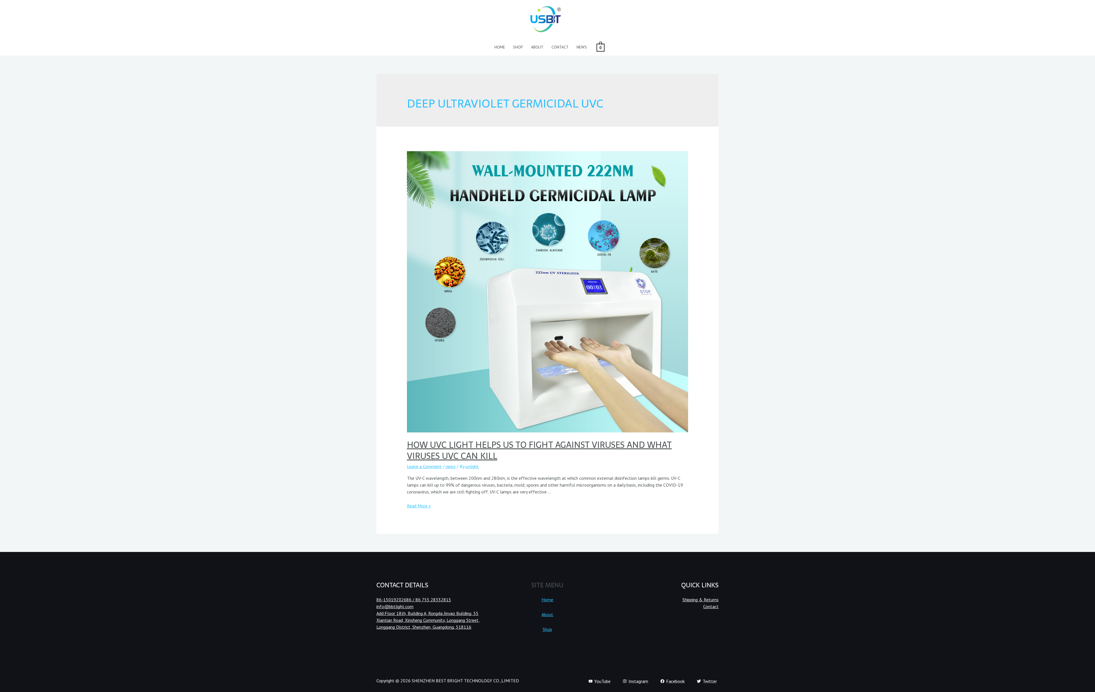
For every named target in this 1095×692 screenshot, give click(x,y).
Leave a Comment (424, 466)
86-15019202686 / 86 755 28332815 (413, 599)
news (451, 466)
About (537, 47)
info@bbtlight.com (394, 606)
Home (499, 47)
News (582, 47)
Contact (560, 47)
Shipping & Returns (700, 599)
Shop (518, 47)
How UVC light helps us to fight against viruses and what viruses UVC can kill (539, 450)
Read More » (419, 506)
